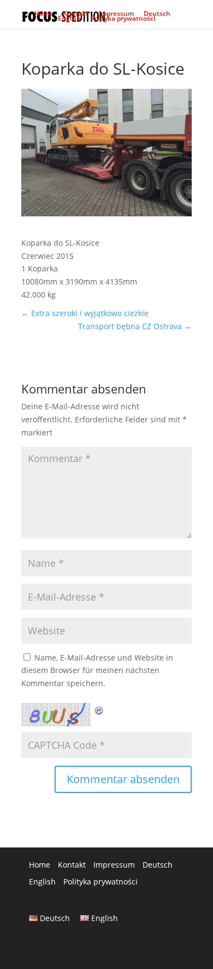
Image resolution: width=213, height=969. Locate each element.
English (69, 21)
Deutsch (157, 16)
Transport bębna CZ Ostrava (135, 326)
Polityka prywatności (123, 21)
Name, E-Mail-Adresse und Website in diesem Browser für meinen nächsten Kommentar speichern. (97, 670)
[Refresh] (99, 709)
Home (43, 16)
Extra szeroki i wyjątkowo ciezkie (85, 313)
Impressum (116, 16)
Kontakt (75, 16)
